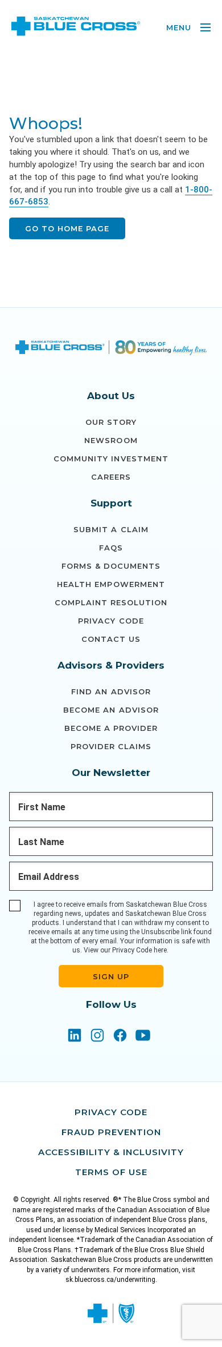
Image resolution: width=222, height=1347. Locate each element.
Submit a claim (110, 529)
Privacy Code (110, 620)
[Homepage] (111, 348)
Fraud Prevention (111, 1132)
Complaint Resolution (111, 602)
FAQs (111, 547)
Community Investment (111, 458)
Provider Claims (111, 746)
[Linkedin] (74, 1036)
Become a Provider (111, 728)
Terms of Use (111, 1172)
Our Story (111, 422)
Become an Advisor (110, 709)
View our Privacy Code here (125, 950)
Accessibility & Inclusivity (111, 1152)
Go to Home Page (67, 228)
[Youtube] (142, 1036)
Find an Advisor (110, 691)
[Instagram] (97, 1036)
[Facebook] (120, 1036)
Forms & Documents (111, 565)
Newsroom (110, 440)
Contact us (111, 639)
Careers (111, 476)
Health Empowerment (111, 584)
